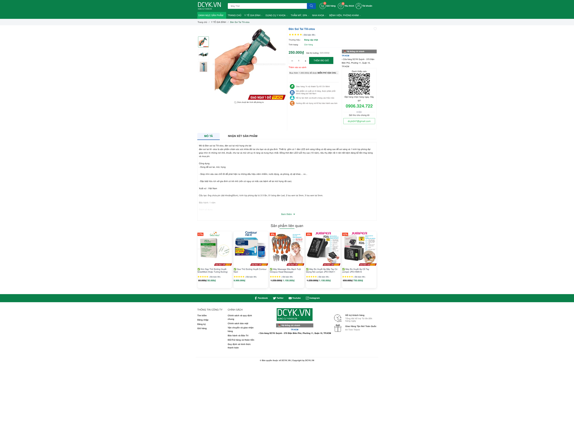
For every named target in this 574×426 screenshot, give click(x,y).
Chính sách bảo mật (238, 323)
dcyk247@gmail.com (359, 121)
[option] (249, 63)
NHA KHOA (318, 15)
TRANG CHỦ (234, 15)
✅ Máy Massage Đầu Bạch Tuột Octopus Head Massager (285, 270)
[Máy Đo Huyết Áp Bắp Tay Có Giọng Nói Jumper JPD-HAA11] (323, 248)
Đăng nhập (203, 319)
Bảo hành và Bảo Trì (238, 335)
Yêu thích (348, 5)
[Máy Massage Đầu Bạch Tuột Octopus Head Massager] (287, 248)
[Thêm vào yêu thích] (375, 28)
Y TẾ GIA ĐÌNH (252, 15)
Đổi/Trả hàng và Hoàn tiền (241, 339)
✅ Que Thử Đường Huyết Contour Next (250, 270)
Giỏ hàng (202, 328)
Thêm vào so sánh (297, 67)
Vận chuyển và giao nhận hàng (241, 329)
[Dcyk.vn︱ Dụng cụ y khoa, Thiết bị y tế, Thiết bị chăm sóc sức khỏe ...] (210, 5)
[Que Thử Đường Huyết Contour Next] (251, 248)
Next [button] (385, 263)
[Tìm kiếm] (311, 6)
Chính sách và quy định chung (240, 317)
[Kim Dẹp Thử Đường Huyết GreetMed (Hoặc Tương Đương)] (214, 248)
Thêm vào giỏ (321, 60)
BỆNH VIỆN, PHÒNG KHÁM (344, 15)
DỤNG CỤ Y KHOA (275, 15)
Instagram (314, 298)
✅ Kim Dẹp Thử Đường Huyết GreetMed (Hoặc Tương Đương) (212, 270)
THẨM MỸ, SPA (299, 15)
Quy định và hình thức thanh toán (239, 346)
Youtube (296, 298)
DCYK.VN (309, 360)
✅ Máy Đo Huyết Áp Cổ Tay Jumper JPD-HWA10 (355, 270)
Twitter (280, 298)
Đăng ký (201, 324)
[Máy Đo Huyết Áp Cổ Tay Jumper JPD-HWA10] (359, 248)
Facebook (262, 298)
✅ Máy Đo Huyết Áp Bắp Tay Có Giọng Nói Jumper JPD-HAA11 (321, 270)
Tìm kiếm (202, 315)
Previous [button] (189, 263)
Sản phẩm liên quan (287, 225)
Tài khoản (367, 5)
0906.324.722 (359, 106)
